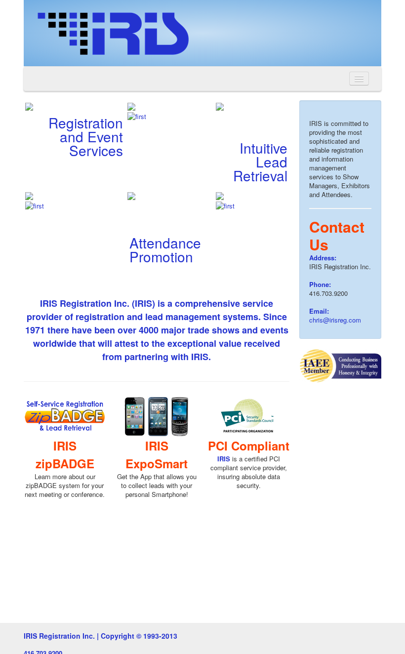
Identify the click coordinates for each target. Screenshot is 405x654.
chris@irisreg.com (335, 320)
